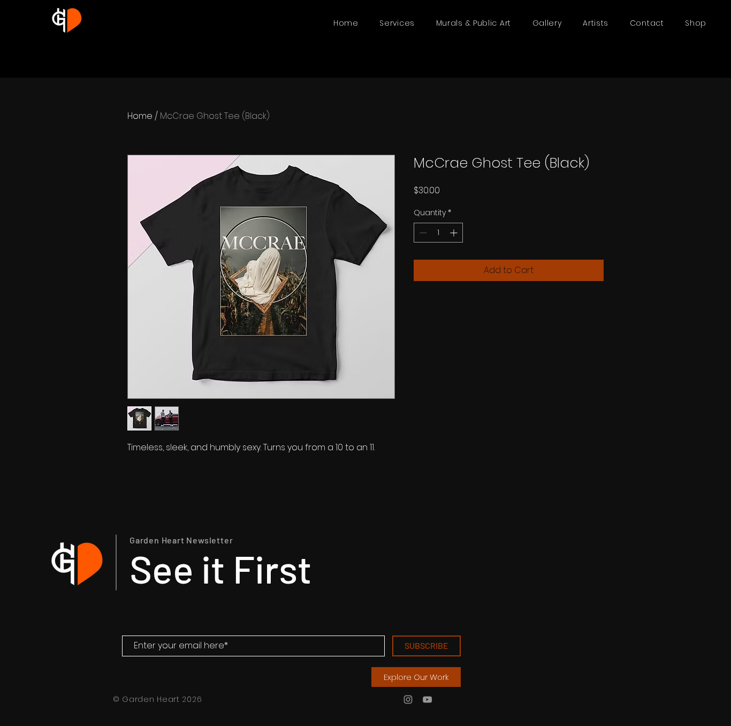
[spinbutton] (438, 232)
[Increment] (454, 232)
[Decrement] (422, 232)
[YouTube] (427, 699)
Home (140, 116)
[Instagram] (408, 699)
